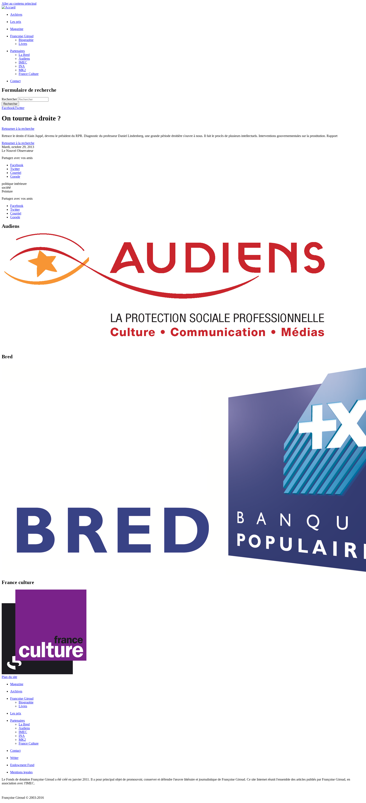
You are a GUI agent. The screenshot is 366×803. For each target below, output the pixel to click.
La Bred (24, 55)
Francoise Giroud (21, 36)
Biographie (26, 40)
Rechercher (10, 99)
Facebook (8, 108)
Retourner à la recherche (18, 128)
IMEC (23, 62)
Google (15, 176)
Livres (23, 44)
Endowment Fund (22, 765)
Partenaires (17, 51)
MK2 (22, 70)
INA (22, 66)
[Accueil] (8, 7)
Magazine (16, 29)
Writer (14, 758)
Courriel (15, 172)
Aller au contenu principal (19, 3)
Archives (16, 14)
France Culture (29, 74)
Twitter (19, 108)
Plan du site (9, 677)
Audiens (24, 58)
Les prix (15, 22)
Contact (15, 81)
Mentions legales (21, 772)
